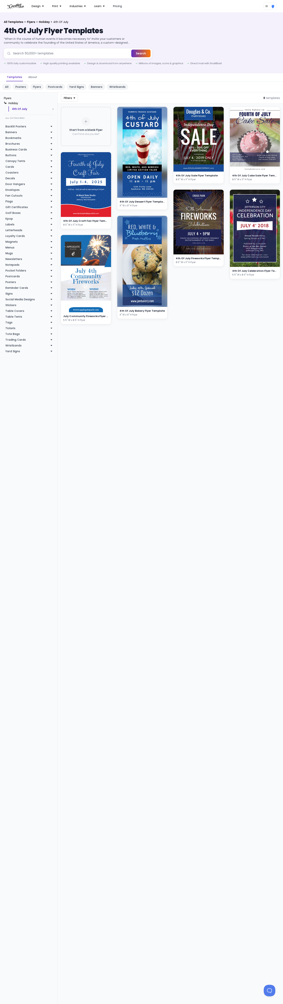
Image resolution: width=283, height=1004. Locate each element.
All (6, 87)
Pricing (117, 6)
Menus (9, 247)
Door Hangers (15, 184)
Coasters (11, 172)
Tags (9, 322)
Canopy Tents (15, 161)
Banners (96, 87)
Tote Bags (12, 334)
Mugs (9, 253)
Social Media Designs (20, 299)
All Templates (14, 22)
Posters (20, 87)
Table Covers (14, 311)
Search (141, 53)
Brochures (12, 144)
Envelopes (12, 190)
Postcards (55, 87)
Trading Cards (15, 340)
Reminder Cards (16, 288)
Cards (9, 167)
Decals (10, 178)
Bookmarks (13, 138)
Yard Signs (76, 87)
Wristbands (117, 87)
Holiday (44, 22)
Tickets (10, 328)
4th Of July (19, 109)
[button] (104, 213)
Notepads (12, 265)
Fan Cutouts (14, 196)
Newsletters (13, 259)
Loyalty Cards (15, 236)
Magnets (11, 242)
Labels (9, 224)
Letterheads (13, 230)
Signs (9, 294)
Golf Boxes (13, 213)
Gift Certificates (16, 207)
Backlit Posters (15, 126)
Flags (9, 201)
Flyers (31, 22)
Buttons (10, 155)
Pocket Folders (15, 270)
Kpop (9, 219)
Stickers (10, 305)
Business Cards (16, 149)
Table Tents (13, 317)
